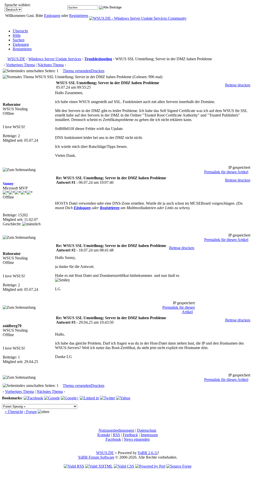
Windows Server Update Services (54, 59)
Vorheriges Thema (20, 65)
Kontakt (103, 435)
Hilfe (17, 35)
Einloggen (52, 15)
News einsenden (137, 439)
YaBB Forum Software (96, 457)
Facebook (113, 439)
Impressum (149, 435)
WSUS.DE (16, 59)
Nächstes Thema (51, 65)
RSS (116, 435)
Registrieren (78, 15)
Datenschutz (146, 430)
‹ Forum (30, 412)
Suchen (18, 40)
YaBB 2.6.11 (147, 453)
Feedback (130, 435)
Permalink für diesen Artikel (226, 172)
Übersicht (20, 31)
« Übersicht (14, 412)
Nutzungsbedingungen (116, 430)
